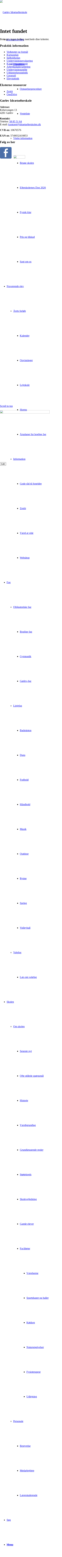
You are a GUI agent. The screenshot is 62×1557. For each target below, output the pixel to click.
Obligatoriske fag (22, 607)
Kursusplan (13, 54)
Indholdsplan (13, 57)
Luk (3, 464)
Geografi (11, 75)
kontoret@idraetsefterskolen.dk (24, 124)
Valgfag (17, 952)
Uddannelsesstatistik (17, 72)
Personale (18, 1421)
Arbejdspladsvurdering (18, 66)
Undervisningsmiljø (17, 69)
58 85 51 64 (15, 121)
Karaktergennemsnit (17, 63)
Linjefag (17, 705)
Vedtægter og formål (17, 51)
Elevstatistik (13, 78)
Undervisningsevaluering (20, 60)
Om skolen (19, 1026)
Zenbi (10, 91)
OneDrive (12, 94)
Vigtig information (22, 138)
